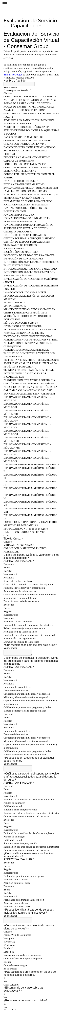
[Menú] (4, 2)
